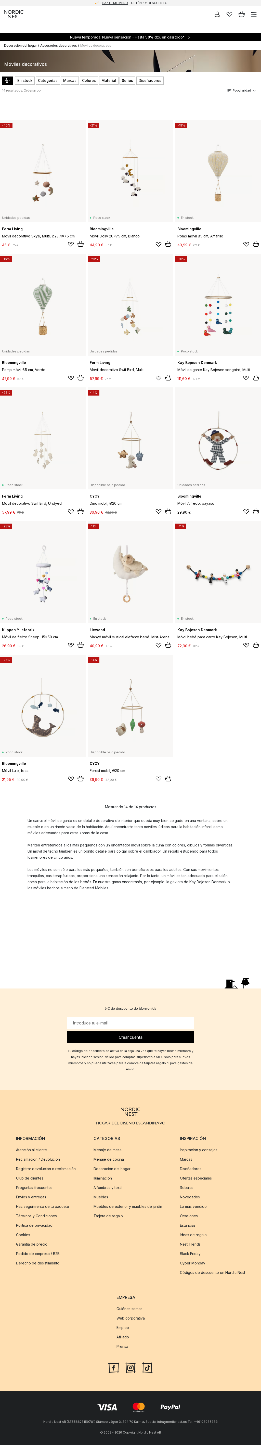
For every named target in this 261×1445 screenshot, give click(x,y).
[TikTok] (147, 1367)
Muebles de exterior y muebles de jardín (128, 1206)
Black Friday (190, 1253)
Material (108, 80)
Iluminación (103, 1178)
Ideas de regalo (193, 1235)
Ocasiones (189, 1216)
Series (127, 80)
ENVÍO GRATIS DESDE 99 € (134, 3)
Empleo (122, 1327)
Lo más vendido (193, 1206)
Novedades (190, 1197)
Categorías (48, 80)
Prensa (122, 1346)
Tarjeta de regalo (108, 1216)
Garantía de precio (31, 1244)
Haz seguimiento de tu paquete (42, 1206)
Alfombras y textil (108, 1187)
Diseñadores (150, 80)
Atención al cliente (31, 1150)
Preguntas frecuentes (34, 1187)
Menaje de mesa (108, 1150)
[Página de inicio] (13, 14)
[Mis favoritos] (229, 14)
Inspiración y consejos (198, 1150)
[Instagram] (130, 1367)
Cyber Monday (192, 1263)
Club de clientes (29, 1178)
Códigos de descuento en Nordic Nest (212, 1272)
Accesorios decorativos (58, 45)
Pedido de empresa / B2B (38, 1253)
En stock (24, 80)
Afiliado (122, 1337)
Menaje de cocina (109, 1159)
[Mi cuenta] (217, 14)
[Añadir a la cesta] (80, 244)
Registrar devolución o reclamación (46, 1169)
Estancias (187, 1225)
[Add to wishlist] (71, 244)
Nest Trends (190, 1244)
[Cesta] (242, 14)
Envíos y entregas (31, 1197)
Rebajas (186, 1187)
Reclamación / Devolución (38, 1159)
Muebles (101, 1197)
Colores (89, 80)
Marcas (69, 80)
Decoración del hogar (20, 45)
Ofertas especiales (196, 1178)
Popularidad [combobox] (242, 90)
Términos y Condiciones (36, 1216)
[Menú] (254, 14)
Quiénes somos (129, 1309)
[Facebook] (113, 1367)
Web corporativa (130, 1318)
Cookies (23, 1235)
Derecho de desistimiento (37, 1263)
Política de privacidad (34, 1225)
